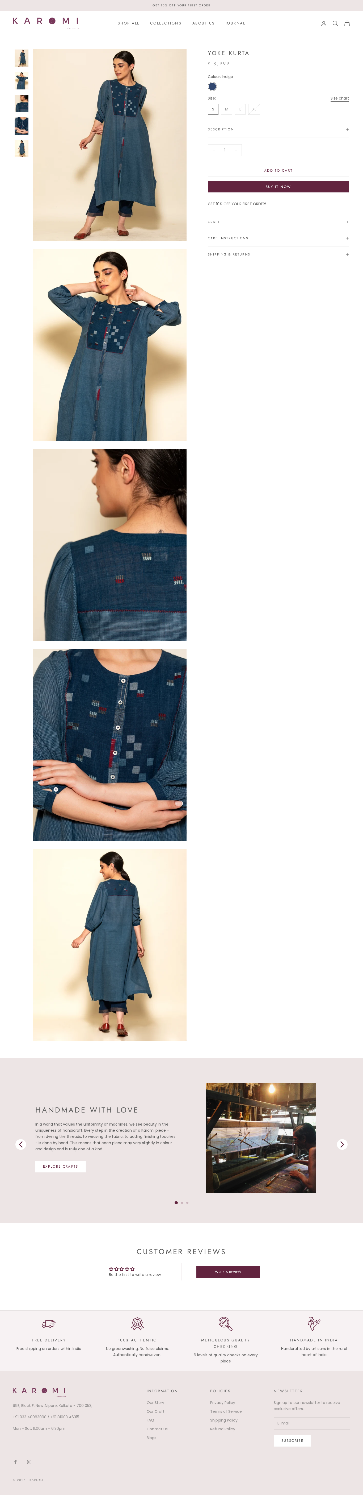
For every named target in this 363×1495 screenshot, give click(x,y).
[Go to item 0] (21, 58)
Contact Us (157, 1429)
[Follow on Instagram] (29, 1462)
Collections (166, 23)
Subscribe (292, 1440)
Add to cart (278, 170)
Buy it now (278, 186)
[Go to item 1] (21, 81)
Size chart (340, 98)
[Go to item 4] (21, 148)
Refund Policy (222, 1429)
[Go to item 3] (21, 126)
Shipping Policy (224, 1420)
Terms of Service (226, 1411)
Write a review (228, 1271)
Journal (236, 23)
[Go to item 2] (21, 103)
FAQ (150, 1420)
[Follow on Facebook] (15, 1462)
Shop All (129, 23)
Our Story (155, 1402)
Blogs (151, 1437)
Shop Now (55, 1169)
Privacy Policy (222, 1402)
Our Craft (155, 1411)
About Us (203, 23)
